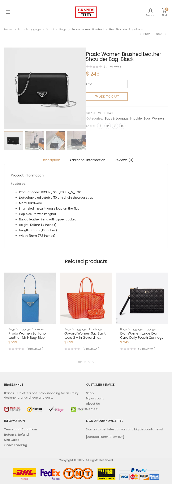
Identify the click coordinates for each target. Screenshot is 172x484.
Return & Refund (16, 435)
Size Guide (12, 440)
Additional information (87, 160)
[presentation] (89, 140)
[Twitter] (107, 126)
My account (95, 398)
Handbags (95, 329)
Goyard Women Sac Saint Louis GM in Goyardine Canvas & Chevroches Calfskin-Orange (85, 339)
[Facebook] (100, 126)
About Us (93, 404)
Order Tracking (15, 445)
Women (158, 118)
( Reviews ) (112, 67)
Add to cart (109, 96)
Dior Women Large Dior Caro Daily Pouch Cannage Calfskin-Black (141, 337)
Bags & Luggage (29, 29)
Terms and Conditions (21, 429)
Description (51, 160)
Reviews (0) (124, 160)
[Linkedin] (122, 126)
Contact (92, 409)
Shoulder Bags (56, 29)
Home (8, 29)
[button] (80, 362)
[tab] (50, 160)
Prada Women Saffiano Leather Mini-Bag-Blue (27, 335)
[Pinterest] (115, 126)
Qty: (89, 84)
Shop (90, 393)
